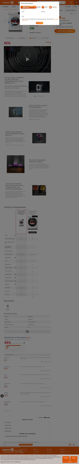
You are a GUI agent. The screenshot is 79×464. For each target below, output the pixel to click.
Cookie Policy (17, 461)
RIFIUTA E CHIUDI (74, 458)
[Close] (58, 3)
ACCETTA (70, 461)
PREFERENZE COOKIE (66, 458)
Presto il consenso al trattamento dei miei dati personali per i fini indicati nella (40, 20)
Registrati (39, 23)
